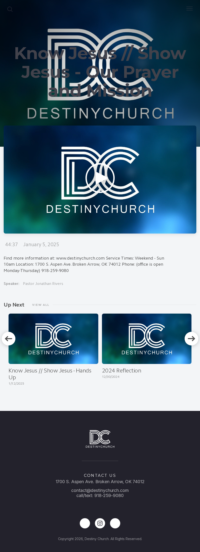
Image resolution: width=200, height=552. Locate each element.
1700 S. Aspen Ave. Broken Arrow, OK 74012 (100, 481)
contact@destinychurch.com (100, 490)
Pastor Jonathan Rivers (43, 283)
